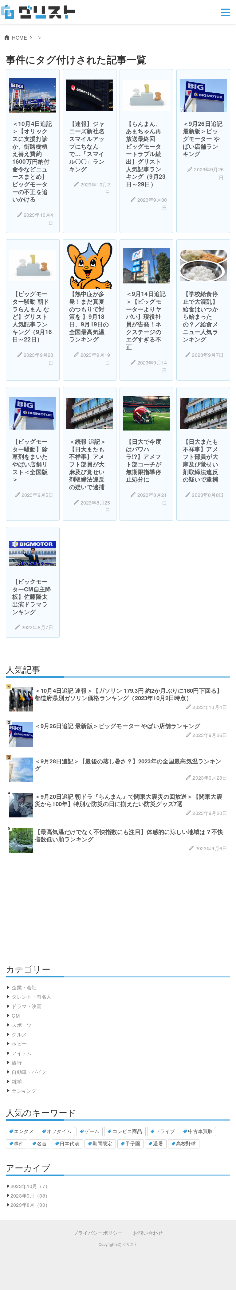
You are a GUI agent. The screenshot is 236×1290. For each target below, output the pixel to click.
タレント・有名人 (31, 996)
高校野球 (186, 1143)
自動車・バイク (29, 1071)
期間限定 (102, 1143)
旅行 (17, 1062)
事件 (19, 1143)
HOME (19, 37)
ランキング (24, 1090)
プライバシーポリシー (98, 1232)
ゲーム (92, 1131)
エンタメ (24, 1131)
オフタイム (59, 1131)
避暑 (158, 1143)
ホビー (19, 1043)
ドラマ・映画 (26, 1006)
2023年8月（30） (30, 1204)
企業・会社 (24, 987)
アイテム (22, 1053)
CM (15, 1015)
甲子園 (132, 1143)
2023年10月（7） (30, 1186)
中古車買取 (200, 1131)
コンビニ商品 (127, 1131)
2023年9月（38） (30, 1195)
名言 (42, 1143)
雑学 (17, 1081)
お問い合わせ (148, 1232)
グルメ (19, 1034)
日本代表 (70, 1143)
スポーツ (22, 1024)
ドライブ (165, 1131)
